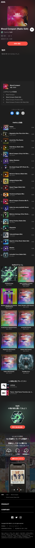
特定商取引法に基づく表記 (21, 528)
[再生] (32, 30)
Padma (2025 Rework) (9, 371)
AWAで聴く (17, 44)
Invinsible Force (26, 371)
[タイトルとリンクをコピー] (23, 113)
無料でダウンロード (17, 458)
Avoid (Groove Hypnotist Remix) (9, 327)
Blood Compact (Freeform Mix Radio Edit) (17, 102)
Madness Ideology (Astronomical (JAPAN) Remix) (9, 306)
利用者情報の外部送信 (6, 528)
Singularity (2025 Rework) (9, 349)
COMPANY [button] (5, 510)
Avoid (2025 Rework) (26, 327)
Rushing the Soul (9, 283)
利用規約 (3, 526)
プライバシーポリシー (14, 526)
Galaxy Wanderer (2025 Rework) (26, 305)
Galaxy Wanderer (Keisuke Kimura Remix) (26, 284)
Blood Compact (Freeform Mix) (14, 99)
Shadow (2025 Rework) (26, 349)
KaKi (11, 32)
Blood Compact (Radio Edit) (12, 497)
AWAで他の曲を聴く (17, 427)
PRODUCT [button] (5, 504)
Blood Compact (15, 85)
